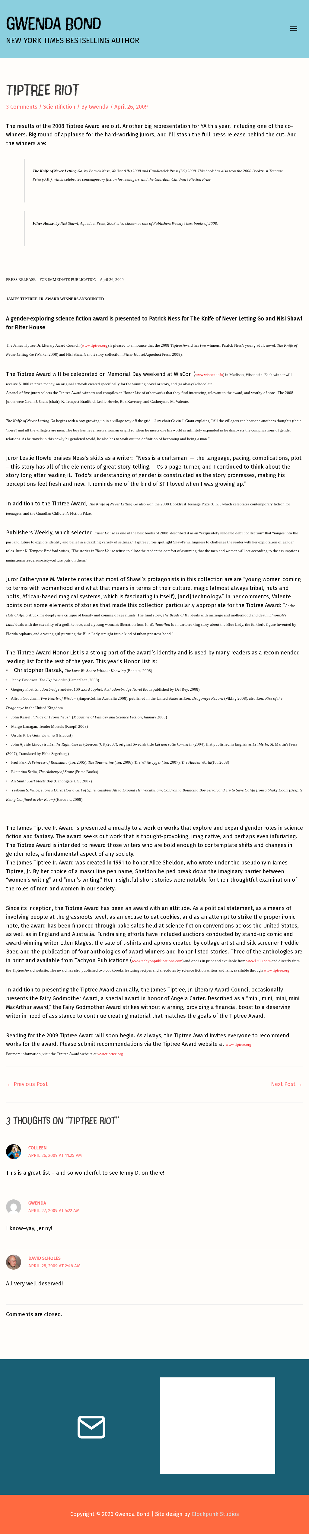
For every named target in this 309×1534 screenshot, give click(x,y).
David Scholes (44, 1258)
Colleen (37, 1147)
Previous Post (27, 1084)
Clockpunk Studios (215, 1514)
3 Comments (21, 106)
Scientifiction (59, 106)
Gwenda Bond (53, 23)
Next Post (286, 1084)
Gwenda (37, 1203)
